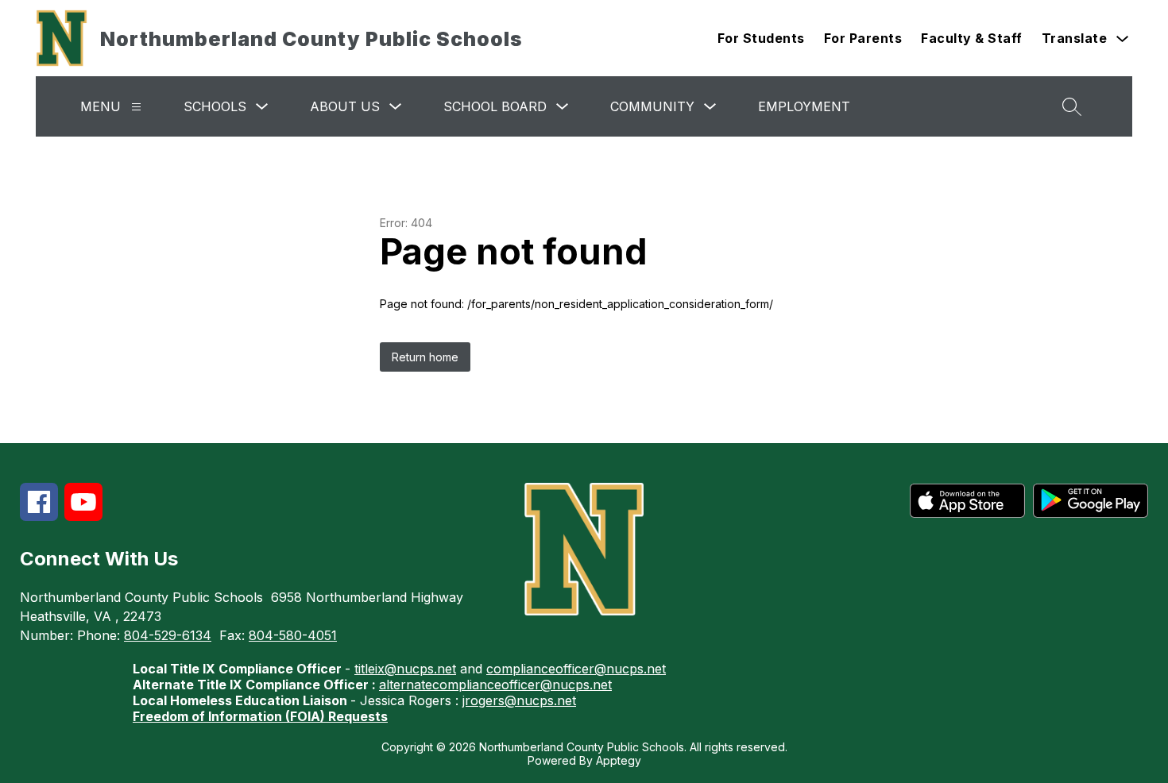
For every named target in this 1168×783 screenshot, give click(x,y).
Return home (425, 357)
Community (652, 106)
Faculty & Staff (972, 38)
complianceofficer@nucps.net (576, 669)
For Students (761, 38)
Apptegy (618, 760)
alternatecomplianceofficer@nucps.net (495, 684)
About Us (345, 106)
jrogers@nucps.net (519, 700)
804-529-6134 (167, 635)
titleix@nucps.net (405, 669)
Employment (804, 106)
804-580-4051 (293, 635)
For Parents (863, 38)
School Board (495, 106)
